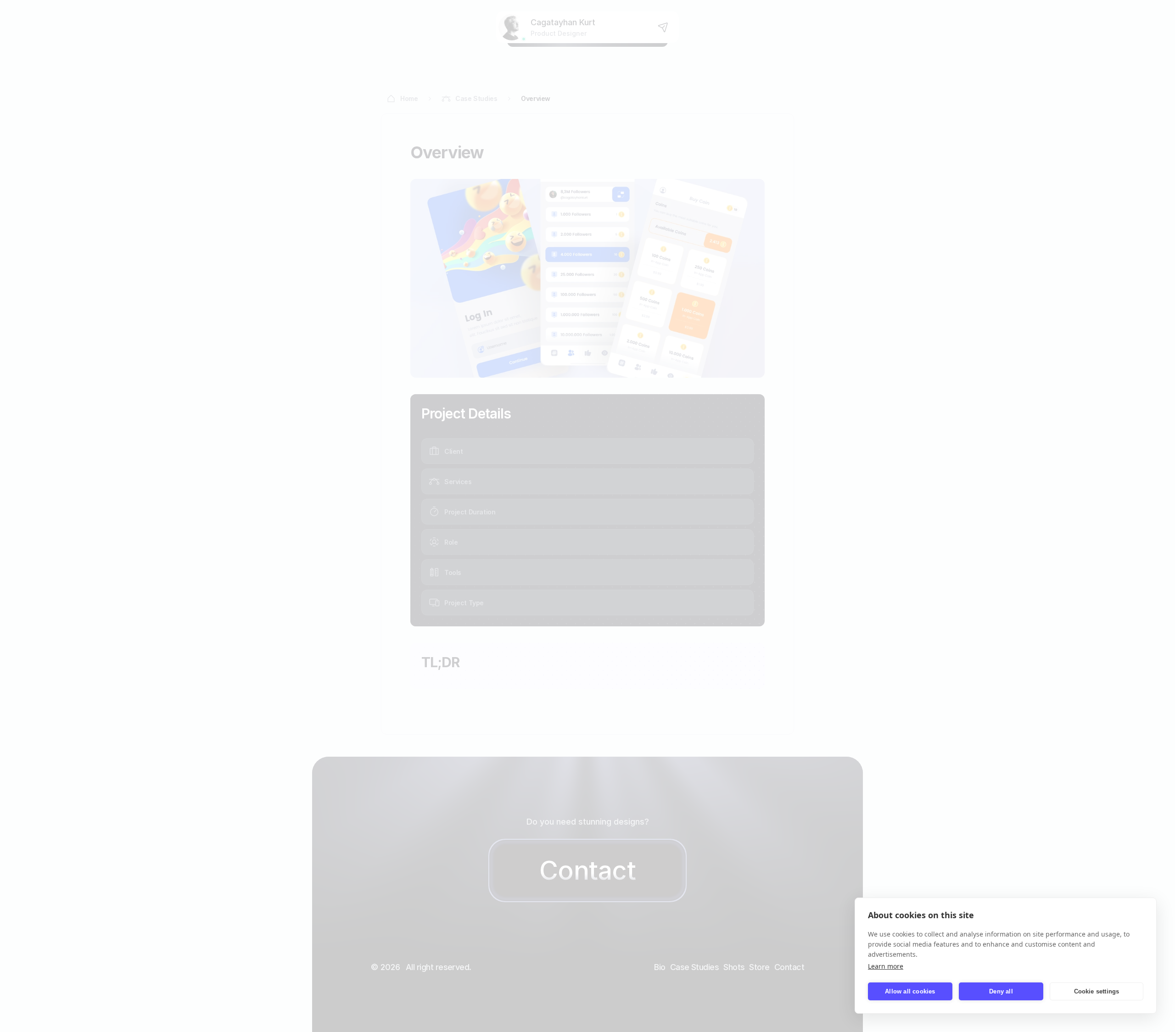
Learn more (885, 966)
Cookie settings (1096, 991)
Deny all (1001, 991)
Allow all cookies (910, 991)
